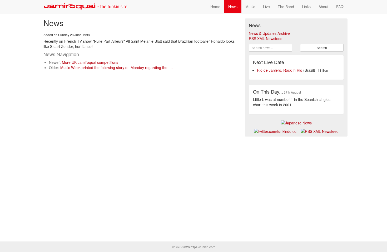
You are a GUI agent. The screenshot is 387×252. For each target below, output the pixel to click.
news (232, 6)
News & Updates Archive (269, 33)
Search (322, 47)
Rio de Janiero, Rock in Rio (279, 70)
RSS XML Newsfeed (265, 38)
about (323, 6)
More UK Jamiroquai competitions (90, 62)
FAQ (340, 6)
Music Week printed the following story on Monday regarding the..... (116, 67)
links (306, 6)
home (215, 6)
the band (286, 6)
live (266, 6)
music (250, 6)
